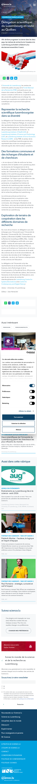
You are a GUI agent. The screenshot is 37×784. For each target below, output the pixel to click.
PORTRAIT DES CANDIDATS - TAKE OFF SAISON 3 (17, 536)
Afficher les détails (25, 411)
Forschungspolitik (21, 327)
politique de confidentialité (26, 699)
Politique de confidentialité (13, 759)
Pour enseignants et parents (12, 733)
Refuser (18, 429)
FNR (2, 554)
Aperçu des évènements (10, 488)
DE (30, 5)
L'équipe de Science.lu (10, 748)
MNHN (24, 506)
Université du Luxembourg (11, 85)
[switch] (32, 391)
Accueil (5, 12)
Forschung (6, 327)
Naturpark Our (24, 504)
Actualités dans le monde (11, 721)
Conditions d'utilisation (11, 755)
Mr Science (5, 737)
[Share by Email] (15, 78)
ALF (6, 554)
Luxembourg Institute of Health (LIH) (13, 132)
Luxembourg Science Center (10, 504)
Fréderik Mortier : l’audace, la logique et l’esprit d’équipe (17, 539)
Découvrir (5, 725)
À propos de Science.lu (11, 744)
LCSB (19, 506)
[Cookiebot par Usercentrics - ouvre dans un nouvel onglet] (26, 352)
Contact (5, 752)
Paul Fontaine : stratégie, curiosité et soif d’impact (17, 585)
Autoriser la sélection (18, 423)
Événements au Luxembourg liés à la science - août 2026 (17, 492)
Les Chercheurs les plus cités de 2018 (14, 435)
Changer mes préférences (18, 631)
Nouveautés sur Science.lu (11, 713)
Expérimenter (6, 729)
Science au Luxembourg (10, 717)
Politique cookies (9, 763)
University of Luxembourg (15, 33)
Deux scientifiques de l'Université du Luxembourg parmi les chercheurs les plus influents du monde (17, 439)
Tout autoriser (18, 417)
